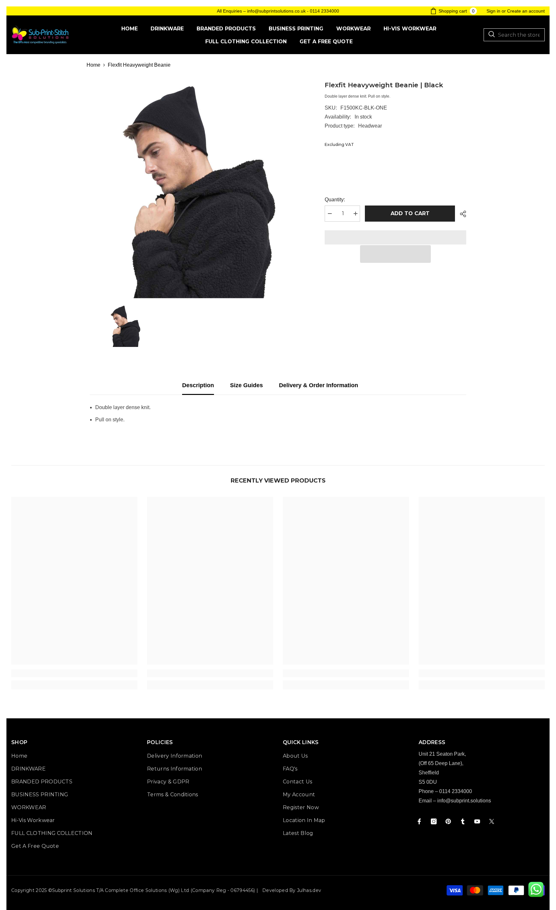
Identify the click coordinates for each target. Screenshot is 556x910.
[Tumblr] (463, 821)
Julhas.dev (309, 890)
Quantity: (335, 199)
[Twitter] (491, 821)
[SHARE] (460, 214)
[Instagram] (434, 821)
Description (198, 385)
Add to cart (410, 213)
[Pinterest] (448, 821)
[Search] (514, 34)
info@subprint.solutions (464, 800)
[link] (74, 673)
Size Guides (246, 385)
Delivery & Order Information (318, 385)
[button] (395, 254)
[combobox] (514, 34)
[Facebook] (419, 821)
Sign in (493, 11)
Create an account (526, 11)
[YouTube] (477, 821)
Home (93, 65)
